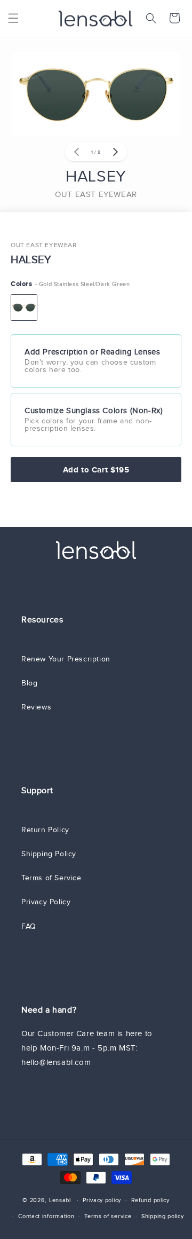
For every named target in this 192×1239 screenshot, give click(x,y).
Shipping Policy (48, 854)
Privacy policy (102, 1200)
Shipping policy (162, 1216)
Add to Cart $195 (96, 469)
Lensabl (60, 1199)
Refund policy (150, 1200)
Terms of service (107, 1216)
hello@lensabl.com (56, 1062)
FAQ (28, 926)
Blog (29, 683)
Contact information (46, 1216)
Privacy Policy (45, 902)
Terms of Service (51, 878)
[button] (13, 18)
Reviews (36, 707)
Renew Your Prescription (65, 659)
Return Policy (45, 830)
